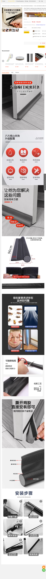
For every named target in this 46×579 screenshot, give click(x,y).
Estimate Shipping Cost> (40, 24)
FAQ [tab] (12, 72)
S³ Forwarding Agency (20, 1)
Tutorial (3, 1)
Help (42, 1)
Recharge (26, 1)
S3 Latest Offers (11, 1)
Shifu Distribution (32, 1)
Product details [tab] (5, 72)
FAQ (39, 1)
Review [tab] (17, 72)
